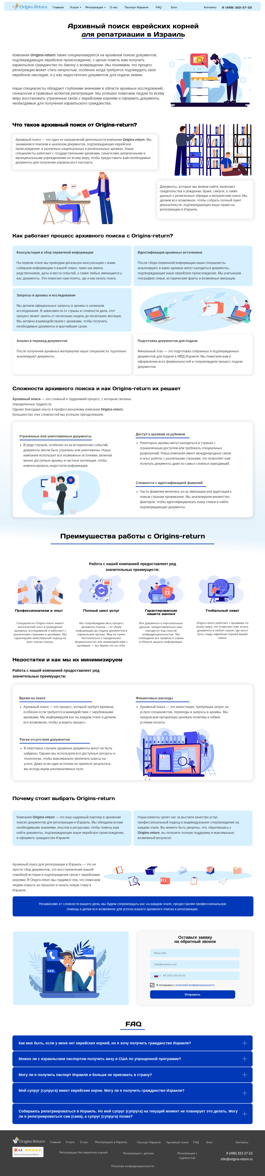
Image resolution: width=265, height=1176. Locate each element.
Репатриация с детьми (138, 1153)
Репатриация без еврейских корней (83, 1152)
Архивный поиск (177, 1142)
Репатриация (94, 7)
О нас (114, 7)
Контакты (210, 7)
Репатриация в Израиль (111, 1142)
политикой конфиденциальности (195, 985)
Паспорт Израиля (136, 7)
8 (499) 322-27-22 (237, 7)
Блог (174, 7)
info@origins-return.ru (237, 1159)
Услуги (74, 7)
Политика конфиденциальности (132, 1166)
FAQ (158, 7)
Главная (58, 7)
